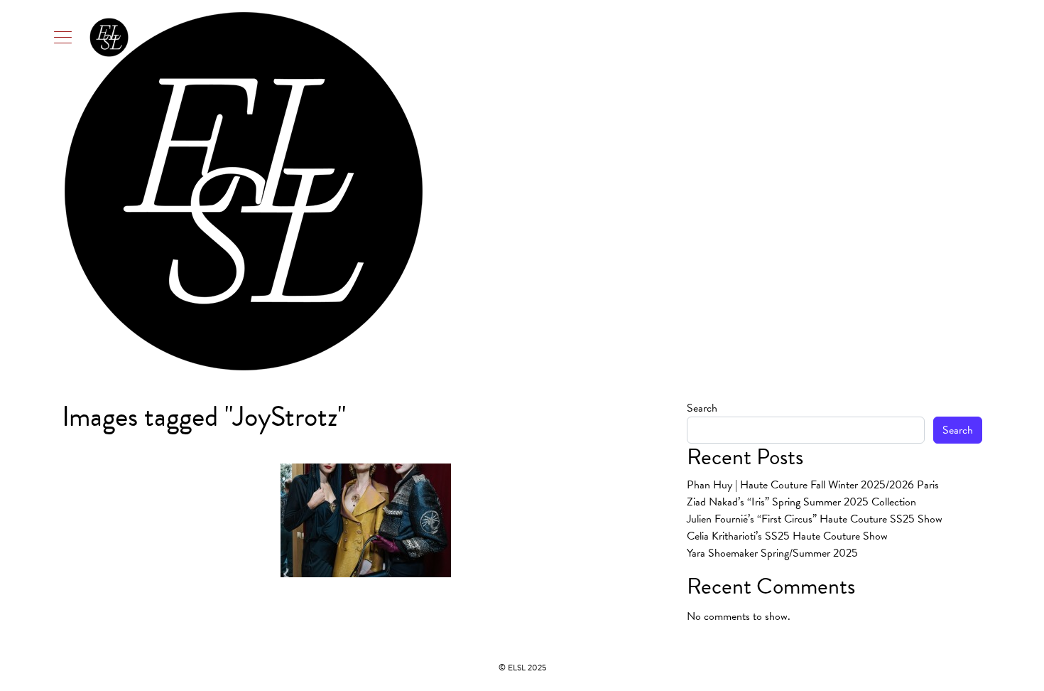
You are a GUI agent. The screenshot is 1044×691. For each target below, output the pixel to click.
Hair (772, 191)
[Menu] (92, 37)
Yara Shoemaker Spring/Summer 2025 (772, 553)
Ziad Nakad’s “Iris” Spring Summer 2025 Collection (801, 501)
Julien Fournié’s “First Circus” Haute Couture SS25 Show (814, 518)
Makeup (820, 191)
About (737, 191)
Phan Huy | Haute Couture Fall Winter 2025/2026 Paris (813, 484)
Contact (958, 191)
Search (702, 408)
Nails (869, 191)
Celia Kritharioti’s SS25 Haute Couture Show (787, 536)
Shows (914, 191)
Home (698, 191)
